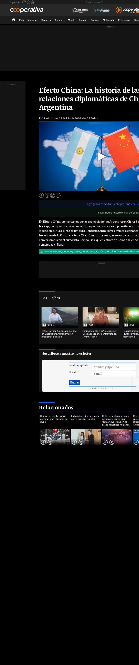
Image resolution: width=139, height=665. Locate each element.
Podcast (95, 20)
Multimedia (108, 20)
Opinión (83, 20)
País (21, 20)
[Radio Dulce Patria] (80, 10)
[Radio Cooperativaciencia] (102, 10)
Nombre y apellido (78, 365)
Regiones (59, 20)
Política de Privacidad (102, 388)
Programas (124, 20)
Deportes (46, 20)
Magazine (32, 20)
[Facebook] (24, 2)
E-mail (72, 372)
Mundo (71, 20)
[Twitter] (28, 2)
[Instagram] (32, 2)
